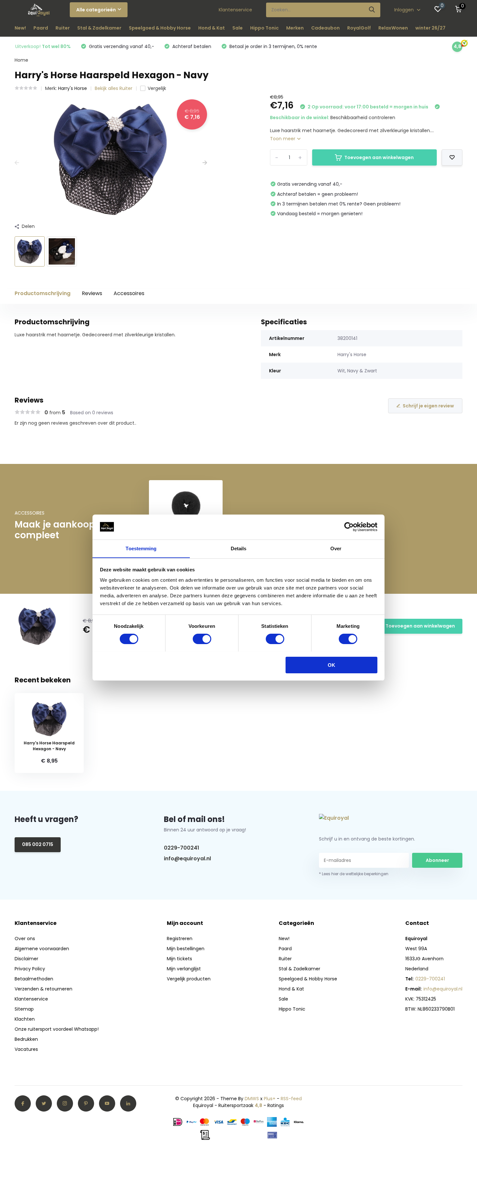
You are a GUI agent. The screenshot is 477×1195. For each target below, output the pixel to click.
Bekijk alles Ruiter (113, 88)
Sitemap (24, 1009)
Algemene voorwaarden (42, 948)
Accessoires (129, 293)
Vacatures (26, 1049)
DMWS (252, 1098)
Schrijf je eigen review (428, 406)
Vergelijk (157, 88)
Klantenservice (235, 9)
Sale (237, 28)
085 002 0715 (37, 844)
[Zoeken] (372, 10)
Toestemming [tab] (141, 548)
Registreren (179, 938)
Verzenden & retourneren (43, 989)
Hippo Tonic (264, 28)
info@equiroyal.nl (187, 858)
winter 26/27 (430, 28)
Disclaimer (26, 958)
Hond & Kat (211, 28)
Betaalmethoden (34, 979)
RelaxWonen (393, 28)
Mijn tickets (179, 958)
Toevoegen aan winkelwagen (379, 157)
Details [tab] (239, 548)
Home (21, 60)
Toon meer (283, 138)
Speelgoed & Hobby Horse (160, 28)
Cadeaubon (325, 28)
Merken (295, 28)
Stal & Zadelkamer (99, 28)
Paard (40, 28)
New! (20, 28)
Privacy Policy (30, 968)
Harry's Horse (72, 88)
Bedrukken (26, 1039)
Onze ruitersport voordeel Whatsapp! (57, 1029)
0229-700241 (181, 848)
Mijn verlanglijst (184, 968)
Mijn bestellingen (185, 948)
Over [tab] (335, 548)
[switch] (202, 639)
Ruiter (62, 28)
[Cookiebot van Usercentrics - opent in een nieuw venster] (349, 527)
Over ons (25, 938)
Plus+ (269, 1098)
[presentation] (17, 162)
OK (331, 664)
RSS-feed (291, 1098)
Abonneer (437, 860)
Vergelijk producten (189, 979)
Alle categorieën (96, 9)
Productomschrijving (42, 293)
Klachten (25, 1019)
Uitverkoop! (43, 46)
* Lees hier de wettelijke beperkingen (353, 874)
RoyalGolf (359, 28)
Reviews (92, 293)
